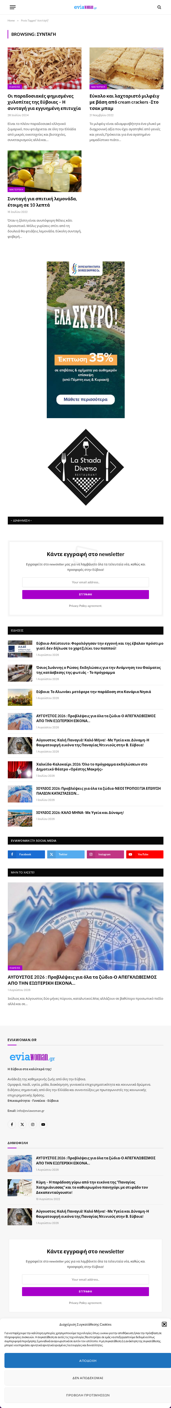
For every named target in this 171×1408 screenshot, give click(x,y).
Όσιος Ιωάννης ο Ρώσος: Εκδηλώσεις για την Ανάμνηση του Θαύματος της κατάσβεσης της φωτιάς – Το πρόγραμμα (98, 670)
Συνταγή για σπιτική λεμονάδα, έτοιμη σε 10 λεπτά (42, 201)
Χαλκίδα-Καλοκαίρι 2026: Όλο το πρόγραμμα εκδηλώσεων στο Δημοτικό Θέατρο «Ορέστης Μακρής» (91, 766)
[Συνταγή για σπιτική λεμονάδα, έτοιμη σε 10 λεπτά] (44, 171)
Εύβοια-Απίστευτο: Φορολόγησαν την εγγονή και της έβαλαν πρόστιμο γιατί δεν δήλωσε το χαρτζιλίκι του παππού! (99, 646)
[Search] (159, 7)
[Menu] (13, 7)
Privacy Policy (78, 606)
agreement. (85, 606)
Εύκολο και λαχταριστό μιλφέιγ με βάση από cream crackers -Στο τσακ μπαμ (124, 102)
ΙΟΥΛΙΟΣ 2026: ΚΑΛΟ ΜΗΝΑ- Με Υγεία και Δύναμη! (80, 812)
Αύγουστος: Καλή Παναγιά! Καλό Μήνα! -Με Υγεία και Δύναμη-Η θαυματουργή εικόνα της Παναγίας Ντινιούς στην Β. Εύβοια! (92, 742)
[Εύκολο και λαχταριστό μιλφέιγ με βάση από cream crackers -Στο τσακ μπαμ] (126, 68)
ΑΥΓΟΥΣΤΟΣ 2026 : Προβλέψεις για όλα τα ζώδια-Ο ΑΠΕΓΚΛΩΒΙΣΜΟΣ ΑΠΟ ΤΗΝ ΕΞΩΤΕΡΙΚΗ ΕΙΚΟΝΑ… (96, 718)
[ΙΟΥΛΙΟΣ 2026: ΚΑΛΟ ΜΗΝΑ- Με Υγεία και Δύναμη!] (20, 818)
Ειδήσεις (14, 87)
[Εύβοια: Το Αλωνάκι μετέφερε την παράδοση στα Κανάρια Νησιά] (20, 697)
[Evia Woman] (85, 7)
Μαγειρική (98, 87)
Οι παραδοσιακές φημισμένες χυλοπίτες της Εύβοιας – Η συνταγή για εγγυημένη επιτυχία (44, 102)
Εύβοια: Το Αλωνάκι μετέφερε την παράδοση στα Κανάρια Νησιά (93, 691)
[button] (164, 1324)
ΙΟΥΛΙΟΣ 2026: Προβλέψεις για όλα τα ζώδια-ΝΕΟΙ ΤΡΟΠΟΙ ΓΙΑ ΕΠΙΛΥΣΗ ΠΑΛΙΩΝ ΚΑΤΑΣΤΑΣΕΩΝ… (98, 791)
